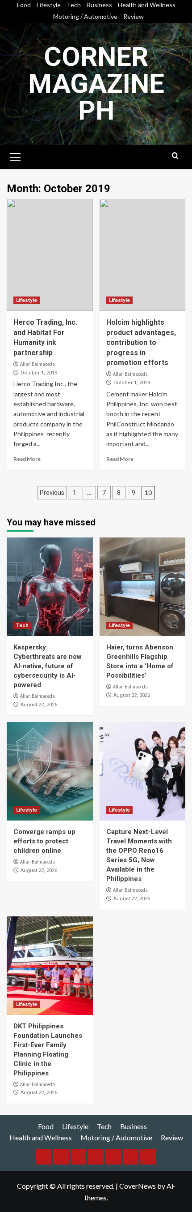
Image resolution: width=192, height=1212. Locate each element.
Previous (52, 492)
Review (133, 16)
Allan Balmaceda (37, 364)
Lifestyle (49, 5)
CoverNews (137, 1186)
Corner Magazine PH (96, 83)
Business (99, 5)
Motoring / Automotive (85, 16)
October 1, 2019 (39, 373)
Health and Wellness (146, 5)
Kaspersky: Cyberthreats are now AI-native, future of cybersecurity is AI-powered (47, 666)
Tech (74, 5)
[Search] (175, 156)
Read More (27, 459)
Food (24, 5)
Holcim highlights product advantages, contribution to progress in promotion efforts (141, 342)
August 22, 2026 (39, 705)
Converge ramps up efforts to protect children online (44, 841)
